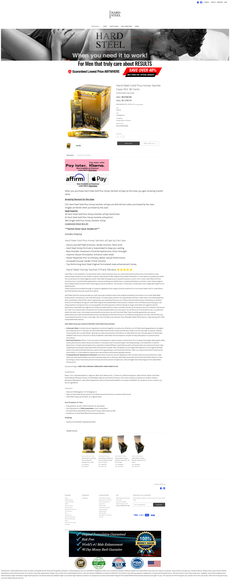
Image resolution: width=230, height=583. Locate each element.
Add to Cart (89, 446)
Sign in (213, 2)
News (137, 26)
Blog (66, 520)
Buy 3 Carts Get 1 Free (105, 500)
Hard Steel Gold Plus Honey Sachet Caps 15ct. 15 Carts (105, 460)
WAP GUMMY (102, 513)
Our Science (68, 511)
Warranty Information (84, 155)
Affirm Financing (70, 519)
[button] (115, 45)
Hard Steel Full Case (104, 498)
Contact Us (68, 515)
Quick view (89, 443)
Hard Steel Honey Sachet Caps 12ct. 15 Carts (139, 460)
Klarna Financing (70, 517)
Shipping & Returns (71, 509)
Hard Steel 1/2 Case (104, 507)
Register (220, 2)
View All (101, 517)
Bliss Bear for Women (105, 515)
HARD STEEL (102, 505)
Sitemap (67, 524)
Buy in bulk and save (122, 125)
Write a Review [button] (139, 104)
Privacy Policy (69, 505)
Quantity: (119, 133)
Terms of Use (68, 507)
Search (206, 2)
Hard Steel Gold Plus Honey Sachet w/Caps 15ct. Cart (89, 460)
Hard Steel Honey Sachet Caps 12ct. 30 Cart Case (122, 460)
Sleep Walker (102, 511)
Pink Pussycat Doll (104, 502)
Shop (105, 26)
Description (70, 155)
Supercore (102, 503)
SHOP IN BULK (114, 26)
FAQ (66, 513)
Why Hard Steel (126, 26)
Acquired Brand (103, 509)
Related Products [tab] (72, 431)
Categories (95, 26)
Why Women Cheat (70, 522)
